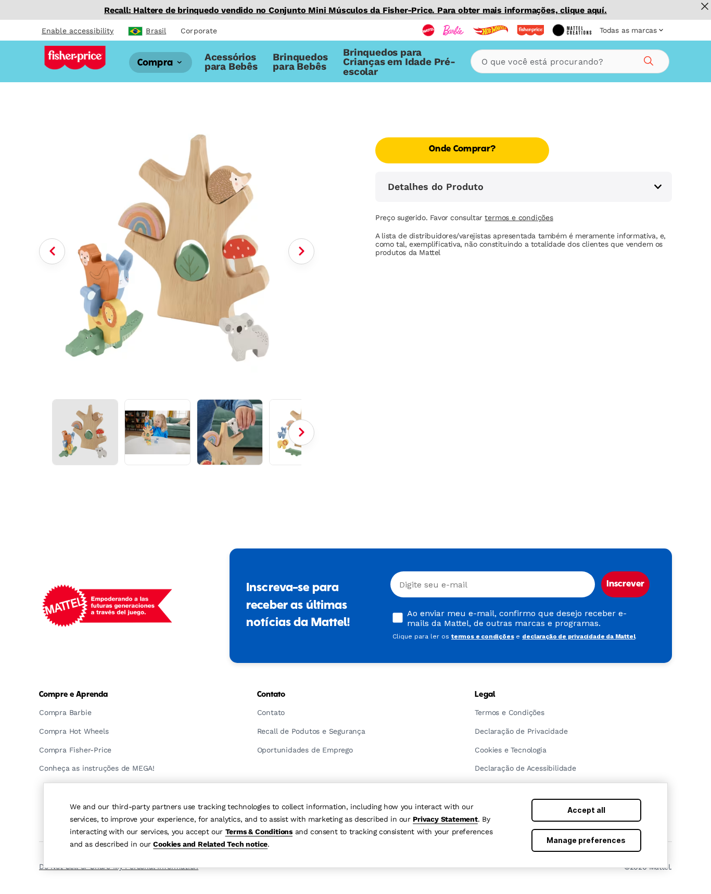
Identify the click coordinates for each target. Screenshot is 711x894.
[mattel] (428, 30)
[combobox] (570, 61)
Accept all (586, 810)
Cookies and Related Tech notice (210, 844)
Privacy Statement (445, 819)
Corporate (199, 31)
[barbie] (453, 30)
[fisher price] (530, 30)
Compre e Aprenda (73, 694)
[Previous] (52, 251)
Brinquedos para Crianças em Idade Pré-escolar (399, 62)
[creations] (571, 30)
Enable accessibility (77, 31)
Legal (485, 694)
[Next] (301, 251)
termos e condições (519, 217)
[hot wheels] (490, 30)
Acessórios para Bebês (231, 61)
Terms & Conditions (259, 831)
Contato (271, 694)
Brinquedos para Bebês (300, 61)
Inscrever (625, 584)
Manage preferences (586, 840)
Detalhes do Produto (436, 186)
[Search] (647, 59)
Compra (156, 62)
